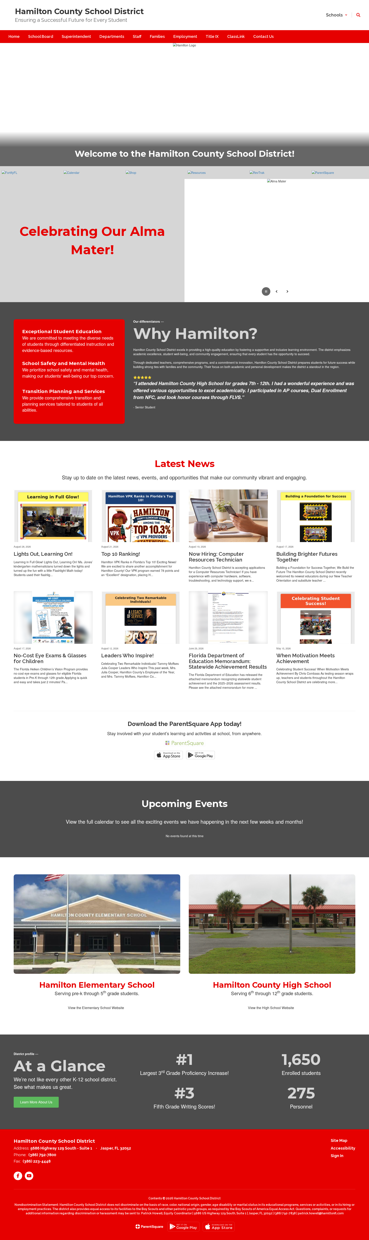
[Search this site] (358, 15)
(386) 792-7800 (42, 1155)
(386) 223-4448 (37, 1161)
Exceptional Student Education (62, 331)
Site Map (339, 1140)
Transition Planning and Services (63, 391)
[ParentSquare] (149, 1226)
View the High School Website (271, 1007)
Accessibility (343, 1148)
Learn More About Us (36, 1102)
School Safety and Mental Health (63, 363)
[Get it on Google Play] (183, 1226)
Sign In (337, 1155)
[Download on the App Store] (219, 1226)
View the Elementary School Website (96, 1007)
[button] (336, 15)
